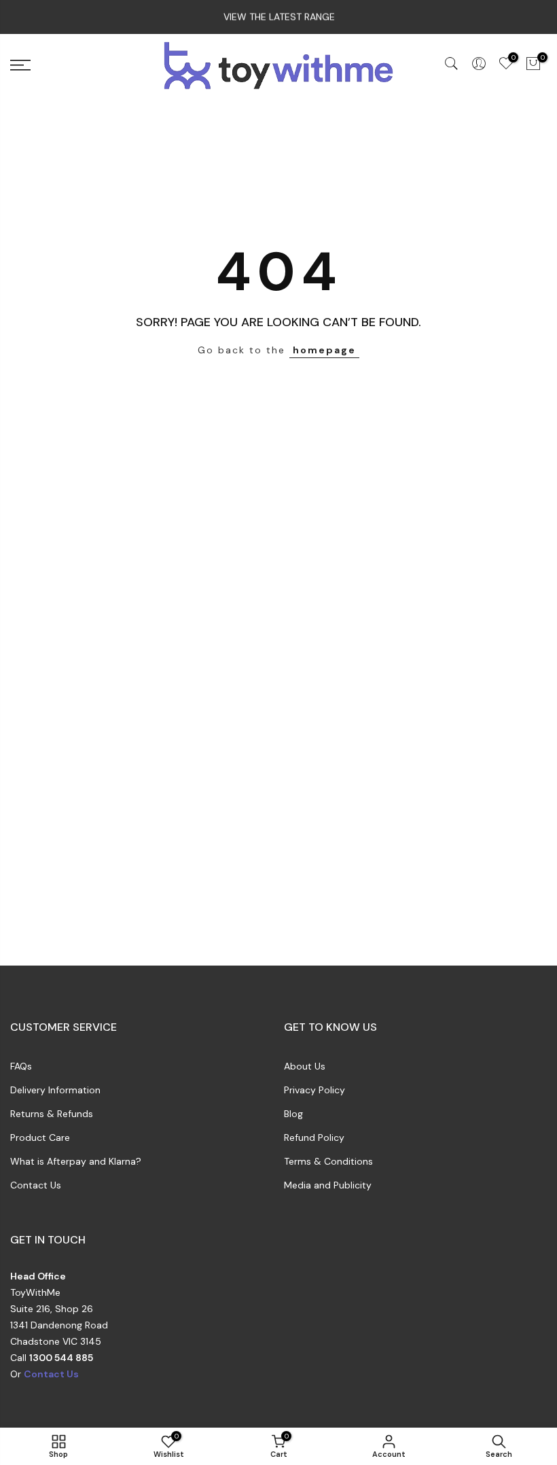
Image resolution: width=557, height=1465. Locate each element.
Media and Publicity (328, 1185)
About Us (304, 1066)
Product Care (40, 1137)
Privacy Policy (314, 1090)
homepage (324, 350)
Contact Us (35, 1185)
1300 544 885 (61, 1358)
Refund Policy (314, 1137)
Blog (293, 1114)
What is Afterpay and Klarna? (75, 1161)
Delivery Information (55, 1090)
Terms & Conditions (328, 1161)
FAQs (21, 1066)
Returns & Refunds (51, 1114)
